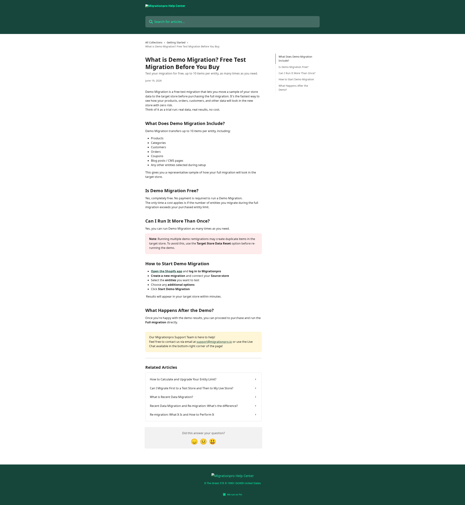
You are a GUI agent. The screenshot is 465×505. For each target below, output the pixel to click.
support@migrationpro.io (214, 342)
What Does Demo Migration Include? (295, 58)
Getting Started (176, 42)
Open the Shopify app (166, 271)
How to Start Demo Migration (296, 79)
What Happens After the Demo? (293, 87)
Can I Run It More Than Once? (297, 73)
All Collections (153, 42)
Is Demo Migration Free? (293, 67)
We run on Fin (234, 494)
